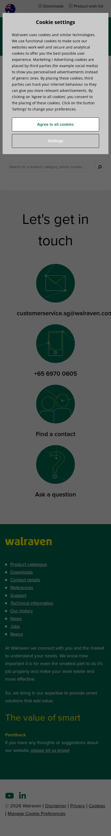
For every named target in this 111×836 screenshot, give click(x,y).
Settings (55, 141)
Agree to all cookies (55, 124)
